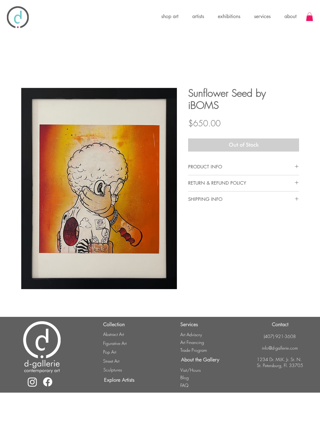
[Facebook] (48, 382)
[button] (229, 16)
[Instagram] (32, 382)
